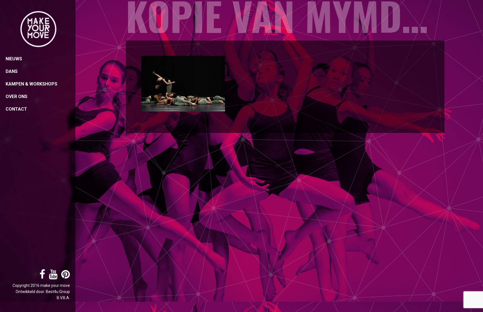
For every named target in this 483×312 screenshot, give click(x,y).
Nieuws (14, 58)
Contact (16, 109)
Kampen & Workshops (31, 84)
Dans (12, 71)
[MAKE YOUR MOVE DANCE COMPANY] (37, 29)
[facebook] (41, 276)
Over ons (16, 96)
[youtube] (52, 276)
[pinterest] (64, 276)
